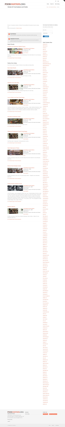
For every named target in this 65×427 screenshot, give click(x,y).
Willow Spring (46, 382)
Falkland (45, 131)
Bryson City (45, 72)
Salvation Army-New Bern (13, 82)
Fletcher (45, 138)
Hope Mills (45, 193)
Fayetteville (45, 136)
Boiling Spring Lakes (47, 63)
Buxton (44, 77)
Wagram (45, 361)
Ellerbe (44, 125)
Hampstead (45, 171)
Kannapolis (45, 203)
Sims (44, 320)
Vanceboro (45, 356)
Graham (45, 157)
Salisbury (45, 308)
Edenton (45, 120)
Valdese (45, 354)
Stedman (45, 340)
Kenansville (45, 205)
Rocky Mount (45, 303)
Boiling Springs (46, 65)
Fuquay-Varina (46, 148)
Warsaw (45, 368)
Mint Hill (45, 249)
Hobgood (45, 187)
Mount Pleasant (46, 262)
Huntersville (45, 196)
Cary (44, 83)
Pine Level (45, 278)
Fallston (45, 132)
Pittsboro (45, 283)
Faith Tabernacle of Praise (13, 148)
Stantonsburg (45, 336)
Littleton (45, 230)
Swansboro (45, 343)
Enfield (44, 129)
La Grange (45, 219)
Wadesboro (45, 359)
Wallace (45, 365)
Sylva (44, 345)
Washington (45, 370)
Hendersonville (46, 177)
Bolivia (44, 67)
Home (49, 425)
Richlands (45, 294)
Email (24, 52)
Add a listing (57, 425)
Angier (44, 47)
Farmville (45, 134)
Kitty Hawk (45, 216)
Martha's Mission (11, 206)
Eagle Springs (46, 115)
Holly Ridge (45, 189)
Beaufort (45, 56)
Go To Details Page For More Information (14, 77)
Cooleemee (45, 104)
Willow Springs (46, 384)
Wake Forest (45, 363)
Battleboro (45, 54)
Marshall (45, 239)
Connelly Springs (46, 102)
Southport (45, 327)
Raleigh (45, 288)
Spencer (45, 329)
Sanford (45, 310)
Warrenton (45, 366)
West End (45, 375)
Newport (45, 269)
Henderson (45, 175)
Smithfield (45, 322)
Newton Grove (46, 271)
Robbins (45, 297)
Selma (44, 313)
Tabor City (45, 347)
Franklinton (45, 143)
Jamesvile (45, 200)
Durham (45, 113)
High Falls (45, 182)
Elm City (45, 127)
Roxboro (45, 306)
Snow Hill (45, 324)
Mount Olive (45, 260)
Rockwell (45, 301)
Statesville (45, 338)
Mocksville (45, 251)
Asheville (45, 51)
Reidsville (45, 292)
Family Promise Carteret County (15, 183)
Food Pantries (15, 4)
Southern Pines (46, 326)
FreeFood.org (45, 414)
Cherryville (45, 92)
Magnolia (45, 237)
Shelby (44, 317)
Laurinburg (45, 221)
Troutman (45, 352)
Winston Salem (46, 393)
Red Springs (45, 290)
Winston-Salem (46, 395)
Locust (44, 232)
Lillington (45, 226)
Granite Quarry (46, 161)
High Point (45, 184)
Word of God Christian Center (14, 165)
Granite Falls (45, 159)
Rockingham (45, 299)
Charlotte (45, 90)
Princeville (45, 287)
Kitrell (44, 214)
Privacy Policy (10, 419)
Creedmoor (45, 106)
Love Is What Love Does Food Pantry (16, 97)
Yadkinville (45, 398)
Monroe (45, 253)
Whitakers (45, 377)
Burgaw (45, 74)
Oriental (45, 274)
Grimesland (45, 168)
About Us (53, 425)
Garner (44, 150)
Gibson (44, 154)
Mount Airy (45, 258)
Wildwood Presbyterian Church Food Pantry (17, 131)
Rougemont (45, 304)
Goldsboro (45, 155)
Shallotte (45, 315)
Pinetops (45, 281)
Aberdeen (45, 44)
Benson (45, 58)
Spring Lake (45, 333)
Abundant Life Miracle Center (14, 116)
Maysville (45, 242)
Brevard (45, 70)
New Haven (45, 265)
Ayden (44, 53)
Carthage (45, 81)
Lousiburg (45, 235)
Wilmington (45, 386)
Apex (44, 49)
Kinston (45, 212)
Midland (45, 248)
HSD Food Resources (53, 414)
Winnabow (45, 391)
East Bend (45, 116)
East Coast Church (12, 67)
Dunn (44, 111)
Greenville (45, 164)
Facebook (9, 421)
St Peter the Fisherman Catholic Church (16, 46)
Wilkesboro (45, 381)
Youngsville (45, 402)
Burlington (45, 76)
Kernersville (45, 209)
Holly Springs (45, 191)
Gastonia (45, 152)
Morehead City (46, 255)
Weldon (45, 372)
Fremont (45, 145)
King (44, 210)
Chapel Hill (45, 88)
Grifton (44, 166)
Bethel (44, 60)
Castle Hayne (46, 86)
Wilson (45, 388)
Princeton (45, 285)
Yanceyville (45, 400)
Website (27, 52)
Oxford (44, 276)
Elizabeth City (46, 122)
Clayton (45, 93)
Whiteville (45, 379)
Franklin (45, 141)
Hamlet (44, 170)
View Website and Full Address (28, 48)
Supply (44, 342)
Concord (45, 99)
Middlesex (45, 246)
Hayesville (45, 173)
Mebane (45, 244)
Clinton (44, 95)
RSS (8, 421)
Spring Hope (45, 331)
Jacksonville (45, 198)
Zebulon (45, 404)
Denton (44, 109)
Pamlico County (19, 28)
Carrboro (45, 79)
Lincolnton (45, 228)
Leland (44, 223)
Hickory (45, 180)
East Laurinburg (46, 118)
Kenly (44, 207)
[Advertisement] (32, 15)
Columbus (45, 97)
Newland (45, 267)
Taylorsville (45, 349)
